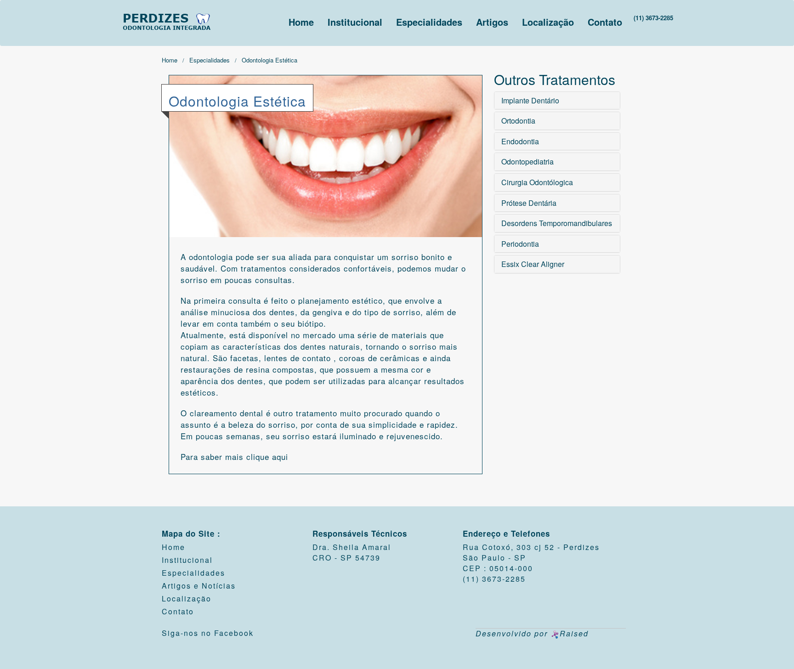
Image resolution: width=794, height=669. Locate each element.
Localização (548, 21)
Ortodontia (518, 120)
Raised (574, 633)
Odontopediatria (527, 161)
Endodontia (520, 141)
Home (301, 21)
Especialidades (429, 21)
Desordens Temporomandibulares (556, 223)
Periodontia (520, 243)
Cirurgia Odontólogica (537, 182)
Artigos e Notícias (199, 585)
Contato (605, 21)
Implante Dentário (530, 100)
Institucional (355, 21)
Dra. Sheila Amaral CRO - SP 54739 (351, 552)
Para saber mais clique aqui (234, 456)
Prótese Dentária (528, 203)
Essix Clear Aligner (532, 264)
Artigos (492, 21)
